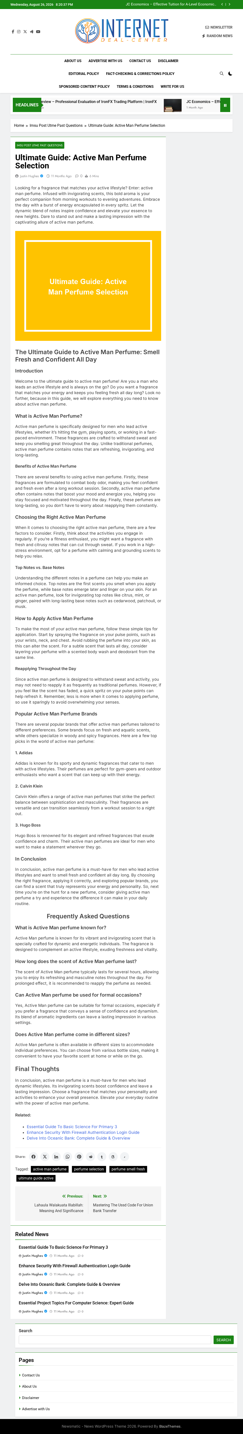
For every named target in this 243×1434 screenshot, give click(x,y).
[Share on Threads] (113, 1156)
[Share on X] (44, 1156)
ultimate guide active (36, 1178)
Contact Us (140, 61)
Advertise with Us (105, 61)
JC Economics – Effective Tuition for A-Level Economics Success (171, 4)
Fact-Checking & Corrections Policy (140, 74)
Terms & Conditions (135, 86)
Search (25, 1330)
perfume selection (89, 1169)
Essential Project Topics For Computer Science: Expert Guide (76, 1303)
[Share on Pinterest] (79, 1156)
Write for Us (172, 86)
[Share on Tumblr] (101, 1156)
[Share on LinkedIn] (56, 1156)
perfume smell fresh (128, 1169)
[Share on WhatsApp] (67, 1156)
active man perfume (49, 1169)
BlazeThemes (170, 1426)
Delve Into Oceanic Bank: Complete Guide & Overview (78, 1138)
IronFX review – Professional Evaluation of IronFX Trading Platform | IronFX (73, 101)
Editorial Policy (84, 74)
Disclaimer (168, 61)
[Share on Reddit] (90, 1156)
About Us (72, 61)
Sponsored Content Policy (84, 86)
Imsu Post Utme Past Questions (40, 145)
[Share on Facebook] (33, 1156)
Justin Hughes (29, 176)
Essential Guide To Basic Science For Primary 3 (72, 1126)
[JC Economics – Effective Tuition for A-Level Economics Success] (154, 108)
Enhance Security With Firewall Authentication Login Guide (83, 1132)
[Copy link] (124, 1156)
